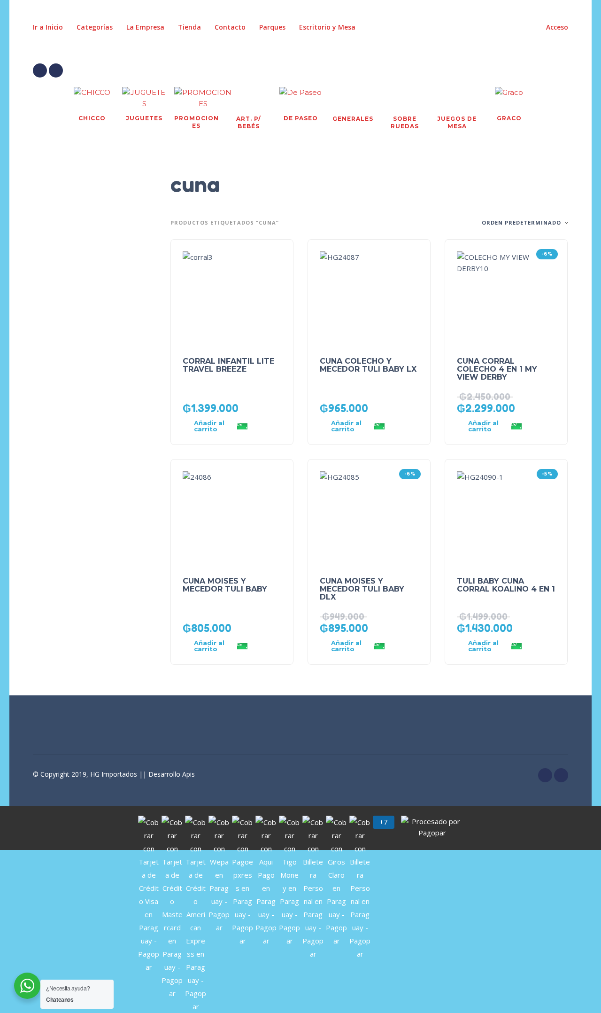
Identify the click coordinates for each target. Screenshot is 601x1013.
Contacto (230, 27)
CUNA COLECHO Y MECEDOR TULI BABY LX (368, 365)
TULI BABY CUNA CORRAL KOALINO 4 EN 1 (506, 585)
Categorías (95, 27)
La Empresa (145, 27)
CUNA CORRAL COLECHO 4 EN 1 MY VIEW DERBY (497, 369)
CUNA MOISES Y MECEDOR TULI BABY (225, 585)
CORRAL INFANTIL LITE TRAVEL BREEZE (228, 365)
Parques (272, 27)
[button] (509, 70)
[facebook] (40, 70)
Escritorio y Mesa (327, 27)
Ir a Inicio (48, 27)
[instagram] (56, 70)
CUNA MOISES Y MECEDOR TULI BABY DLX (362, 589)
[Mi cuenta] (535, 70)
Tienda (189, 27)
